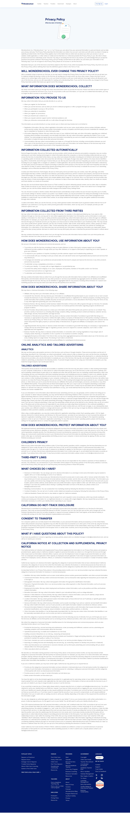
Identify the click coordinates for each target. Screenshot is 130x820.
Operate (68, 759)
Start (67, 757)
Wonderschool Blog (71, 791)
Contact (97, 764)
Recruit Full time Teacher (70, 762)
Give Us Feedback (100, 771)
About (67, 782)
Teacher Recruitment (87, 762)
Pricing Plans (55, 798)
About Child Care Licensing (29, 766)
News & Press (70, 784)
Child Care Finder (86, 759)
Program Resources (71, 793)
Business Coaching (71, 771)
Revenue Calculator (71, 774)
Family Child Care (56, 759)
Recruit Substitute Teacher (71, 766)
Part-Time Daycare (56, 764)
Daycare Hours (25, 759)
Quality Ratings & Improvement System (87, 787)
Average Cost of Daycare (29, 762)
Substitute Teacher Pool (86, 768)
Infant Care (54, 762)
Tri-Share (83, 778)
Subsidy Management (87, 774)
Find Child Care (55, 757)
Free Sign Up (99, 3)
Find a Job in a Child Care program (57, 786)
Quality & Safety (71, 796)
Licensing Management (84, 781)
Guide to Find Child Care (28, 768)
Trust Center (99, 769)
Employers (54, 795)
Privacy (68, 798)
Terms (67, 800)
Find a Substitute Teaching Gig (56, 783)
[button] (39, 4)
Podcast (68, 789)
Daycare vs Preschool (28, 757)
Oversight (83, 757)
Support (97, 767)
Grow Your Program (72, 769)
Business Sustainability (84, 791)
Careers (68, 787)
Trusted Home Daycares (28, 764)
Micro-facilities (85, 771)
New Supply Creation (87, 776)
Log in (106, 3)
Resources (54, 770)
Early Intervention (86, 784)
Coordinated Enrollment (84, 764)
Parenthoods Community (55, 767)
